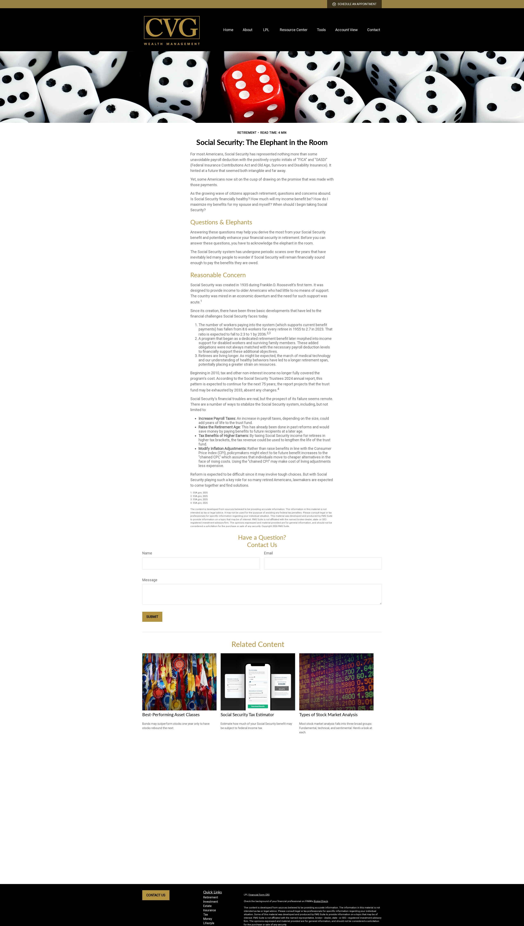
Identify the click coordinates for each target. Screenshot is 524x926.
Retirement (210, 897)
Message (149, 580)
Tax (205, 914)
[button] (228, 30)
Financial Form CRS (259, 894)
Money (207, 918)
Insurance (209, 910)
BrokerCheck (321, 901)
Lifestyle (208, 923)
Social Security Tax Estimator (247, 715)
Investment (210, 901)
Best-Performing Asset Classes (171, 715)
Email (268, 553)
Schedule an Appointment (357, 4)
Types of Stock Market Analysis (328, 715)
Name (147, 553)
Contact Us (155, 895)
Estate (207, 906)
